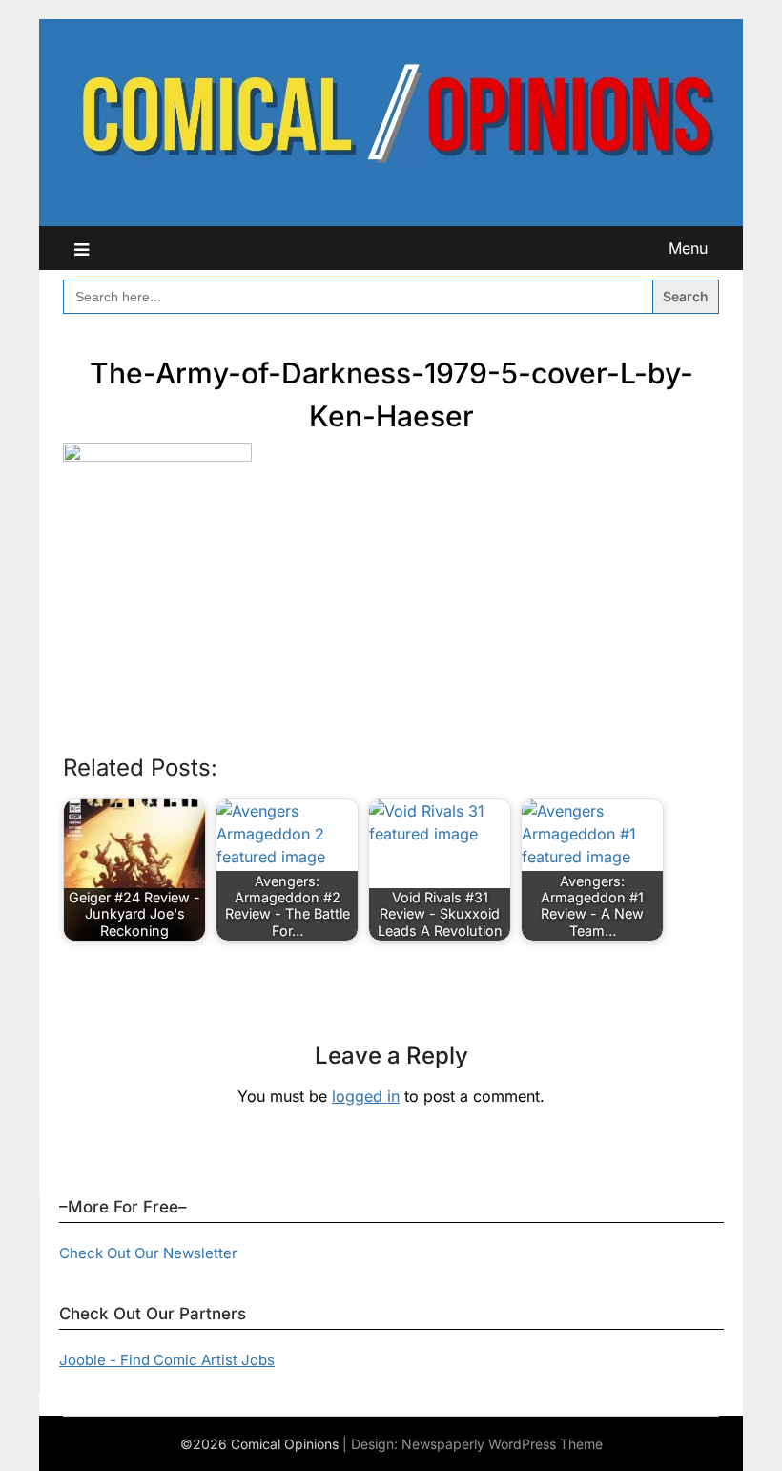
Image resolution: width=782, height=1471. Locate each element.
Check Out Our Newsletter (148, 1253)
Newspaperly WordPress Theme (502, 1444)
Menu (688, 248)
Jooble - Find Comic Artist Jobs (167, 1360)
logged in (366, 1096)
